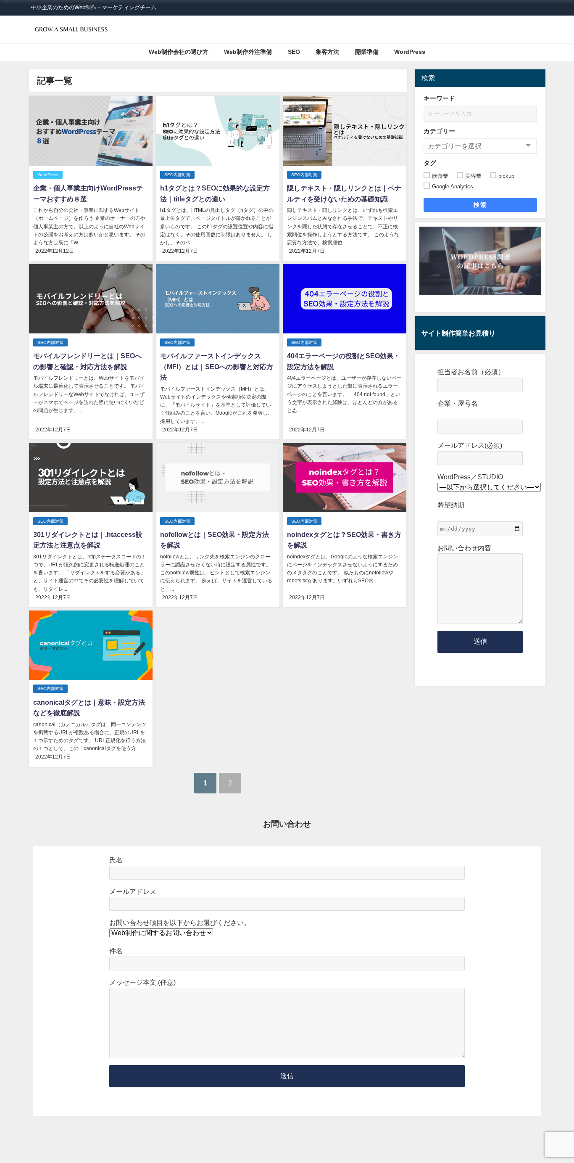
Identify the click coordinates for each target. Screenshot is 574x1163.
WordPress (409, 52)
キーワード (439, 98)
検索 (480, 204)
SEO (294, 52)
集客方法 (327, 52)
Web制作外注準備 (248, 52)
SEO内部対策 (177, 175)
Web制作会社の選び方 (178, 52)
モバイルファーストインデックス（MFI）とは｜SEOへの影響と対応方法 (216, 366)
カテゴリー (439, 131)
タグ (430, 163)
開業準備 (367, 52)
